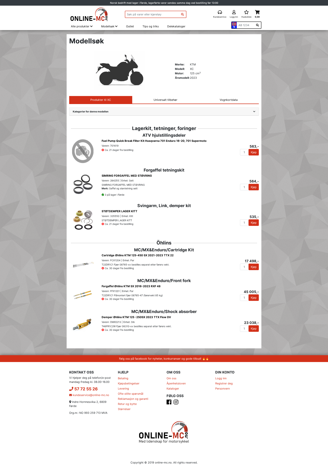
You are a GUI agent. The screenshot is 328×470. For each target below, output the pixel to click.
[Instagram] (176, 403)
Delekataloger (176, 26)
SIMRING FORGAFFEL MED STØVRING (127, 175)
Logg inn (221, 378)
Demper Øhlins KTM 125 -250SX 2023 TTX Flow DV (136, 317)
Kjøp (254, 152)
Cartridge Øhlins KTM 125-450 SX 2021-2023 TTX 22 (138, 255)
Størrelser (124, 409)
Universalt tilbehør (165, 99)
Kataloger (173, 388)
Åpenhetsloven (176, 383)
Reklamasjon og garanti (133, 398)
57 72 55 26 (85, 388)
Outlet (130, 26)
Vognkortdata (229, 99)
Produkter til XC (100, 99)
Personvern (222, 388)
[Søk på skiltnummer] (257, 25)
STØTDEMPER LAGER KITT (119, 211)
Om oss (171, 378)
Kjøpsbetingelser (128, 383)
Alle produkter (80, 26)
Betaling (123, 378)
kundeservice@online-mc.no (90, 395)
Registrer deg (224, 383)
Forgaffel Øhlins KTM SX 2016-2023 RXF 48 (131, 286)
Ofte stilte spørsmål (130, 393)
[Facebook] (169, 403)
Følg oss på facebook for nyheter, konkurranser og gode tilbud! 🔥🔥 (164, 358)
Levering (123, 388)
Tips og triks (150, 26)
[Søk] (182, 14)
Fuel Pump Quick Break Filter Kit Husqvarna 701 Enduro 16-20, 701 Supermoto (154, 140)
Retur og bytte (127, 404)
